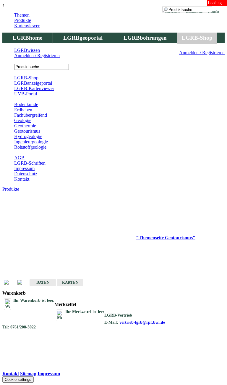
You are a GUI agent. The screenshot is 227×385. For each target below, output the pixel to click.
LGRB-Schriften (30, 163)
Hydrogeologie (28, 136)
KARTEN (70, 282)
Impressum (24, 168)
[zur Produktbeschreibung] (9, 282)
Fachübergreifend (30, 115)
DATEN (42, 282)
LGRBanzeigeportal (33, 83)
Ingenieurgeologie (31, 141)
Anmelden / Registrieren (202, 52)
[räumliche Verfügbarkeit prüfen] (23, 282)
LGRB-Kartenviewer (34, 88)
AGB (19, 157)
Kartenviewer (27, 25)
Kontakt (21, 179)
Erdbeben (23, 109)
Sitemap (28, 373)
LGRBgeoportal (83, 38)
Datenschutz (25, 173)
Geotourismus (27, 131)
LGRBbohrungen (145, 38)
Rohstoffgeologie (30, 147)
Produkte (22, 20)
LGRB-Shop (197, 38)
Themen (22, 14)
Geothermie (25, 125)
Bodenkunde (26, 104)
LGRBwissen (27, 50)
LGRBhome (27, 38)
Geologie (22, 120)
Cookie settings (18, 379)
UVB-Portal (25, 93)
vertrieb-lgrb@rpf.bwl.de (142, 322)
